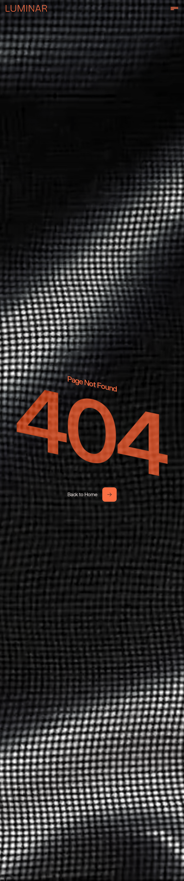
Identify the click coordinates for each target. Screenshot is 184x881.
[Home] (26, 8)
